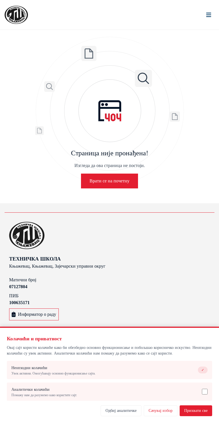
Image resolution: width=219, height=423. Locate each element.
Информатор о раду (37, 314)
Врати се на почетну (109, 180)
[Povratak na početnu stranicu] (16, 15)
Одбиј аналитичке (121, 410)
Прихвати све (196, 410)
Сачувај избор (161, 410)
